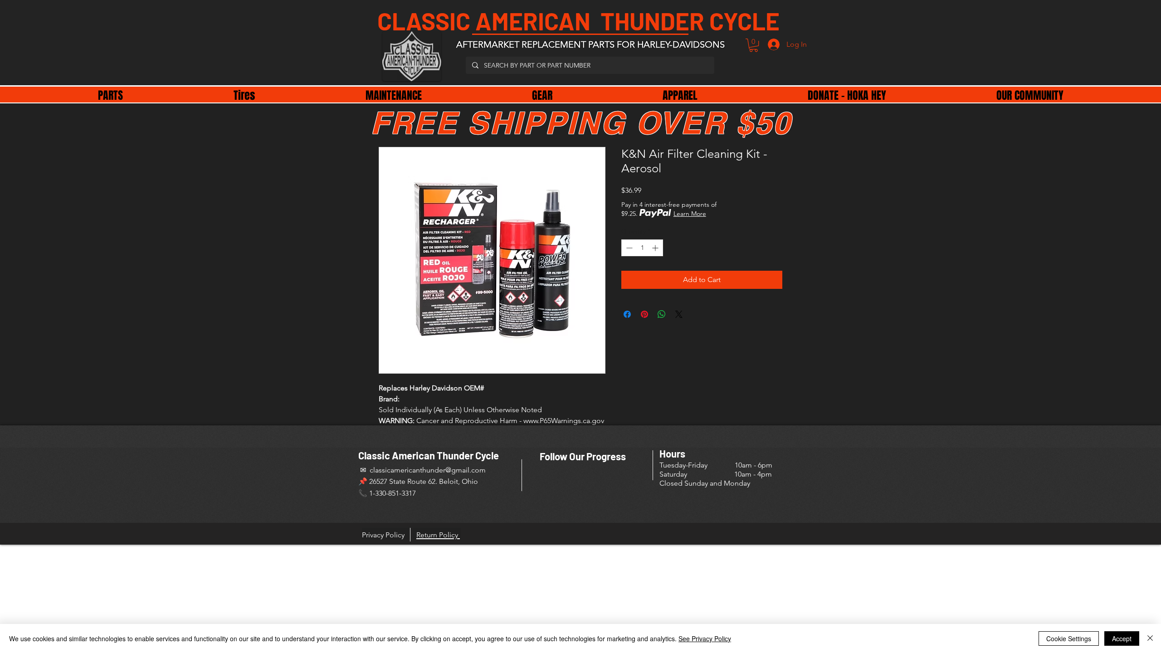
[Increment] (656, 248)
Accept (1122, 638)
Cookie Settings (1068, 638)
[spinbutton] (642, 248)
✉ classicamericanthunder (401, 470)
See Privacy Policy (704, 638)
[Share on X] (678, 314)
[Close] (1150, 638)
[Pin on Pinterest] (644, 314)
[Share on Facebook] (627, 314)
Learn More (689, 214)
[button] (753, 45)
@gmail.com (465, 470)
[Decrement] (628, 248)
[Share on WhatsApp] (661, 314)
